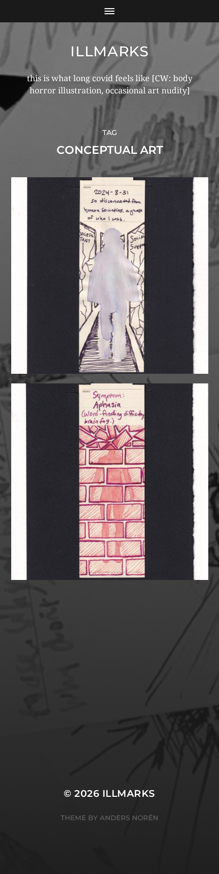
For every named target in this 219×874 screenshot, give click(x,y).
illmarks (109, 51)
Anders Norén (129, 818)
